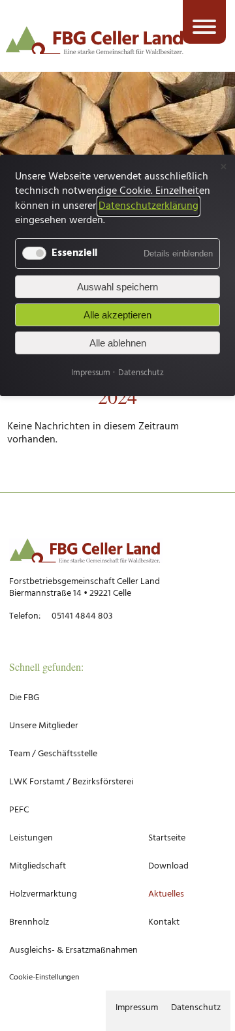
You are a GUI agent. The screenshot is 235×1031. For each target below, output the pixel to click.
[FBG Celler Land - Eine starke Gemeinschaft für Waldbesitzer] (95, 42)
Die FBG (24, 697)
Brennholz (29, 922)
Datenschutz (196, 1007)
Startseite (166, 838)
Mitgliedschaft (37, 866)
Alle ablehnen (117, 342)
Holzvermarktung (43, 894)
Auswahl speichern (117, 286)
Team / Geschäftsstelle (53, 754)
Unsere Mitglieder (43, 725)
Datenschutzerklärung (148, 206)
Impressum (137, 1007)
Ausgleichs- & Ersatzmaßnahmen (73, 950)
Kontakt (164, 922)
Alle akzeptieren (117, 314)
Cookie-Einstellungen (44, 977)
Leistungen (31, 838)
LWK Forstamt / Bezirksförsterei (71, 782)
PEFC (19, 810)
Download (168, 866)
